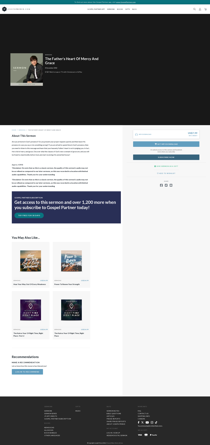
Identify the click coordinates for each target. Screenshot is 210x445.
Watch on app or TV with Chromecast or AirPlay (65, 72)
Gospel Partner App (96, 9)
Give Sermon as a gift (167, 166)
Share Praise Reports (116, 421)
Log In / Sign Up (113, 433)
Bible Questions (114, 413)
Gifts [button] (127, 9)
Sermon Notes (113, 411)
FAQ (139, 411)
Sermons (48, 55)
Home (14, 130)
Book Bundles (50, 433)
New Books (49, 427)
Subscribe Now (166, 157)
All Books (48, 430)
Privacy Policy (110, 443)
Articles (110, 416)
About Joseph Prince (116, 424)
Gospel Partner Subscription (57, 419)
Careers (141, 419)
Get (167, 144)
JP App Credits (50, 416)
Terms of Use (119, 443)
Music (78, 411)
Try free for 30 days (29, 215)
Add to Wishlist (167, 173)
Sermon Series (50, 413)
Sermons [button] (111, 9)
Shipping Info (144, 416)
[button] (200, 9)
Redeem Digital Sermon (117, 435)
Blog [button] (134, 9)
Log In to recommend (27, 372)
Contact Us (143, 413)
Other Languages (52, 435)
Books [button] (120, 9)
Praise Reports (113, 419)
